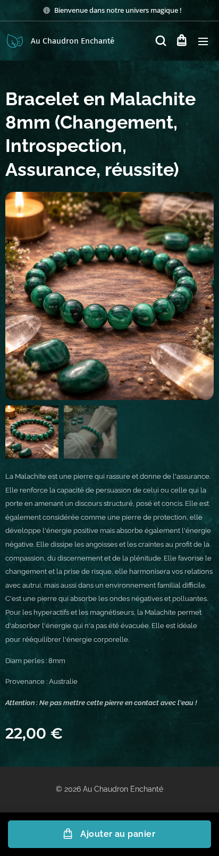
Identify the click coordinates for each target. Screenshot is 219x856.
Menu (203, 41)
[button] (160, 41)
